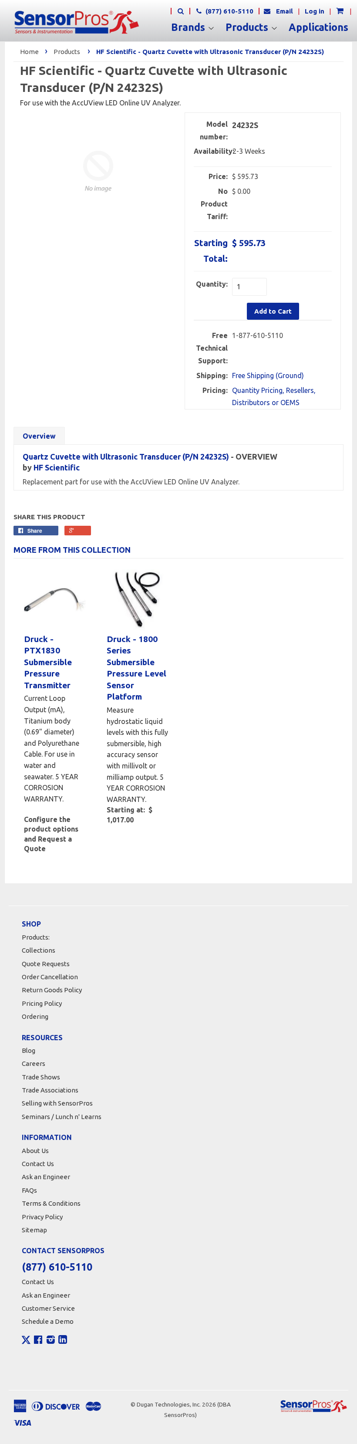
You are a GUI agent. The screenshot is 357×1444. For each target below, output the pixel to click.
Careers (33, 1063)
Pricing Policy (42, 1003)
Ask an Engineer (46, 1176)
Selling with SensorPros (57, 1103)
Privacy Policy (42, 1217)
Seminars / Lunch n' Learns (61, 1116)
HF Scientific (57, 467)
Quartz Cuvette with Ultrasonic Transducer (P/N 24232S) (126, 456)
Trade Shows (41, 1077)
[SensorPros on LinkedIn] (62, 1340)
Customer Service (48, 1308)
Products (248, 27)
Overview (39, 436)
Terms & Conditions (51, 1203)
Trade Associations (50, 1090)
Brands (189, 27)
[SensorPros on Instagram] (50, 1340)
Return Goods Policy (52, 990)
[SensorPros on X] (26, 1342)
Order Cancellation (50, 977)
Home (29, 51)
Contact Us (38, 1163)
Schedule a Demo (48, 1321)
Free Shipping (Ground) (268, 375)
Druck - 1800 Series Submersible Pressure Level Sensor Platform (136, 668)
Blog (28, 1050)
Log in (314, 11)
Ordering (35, 1016)
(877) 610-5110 (228, 11)
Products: (36, 937)
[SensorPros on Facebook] (38, 1340)
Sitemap (34, 1230)
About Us (35, 1150)
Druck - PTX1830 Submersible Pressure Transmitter (48, 662)
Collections (38, 950)
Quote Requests (46, 963)
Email (284, 11)
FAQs (29, 1190)
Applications (318, 27)
